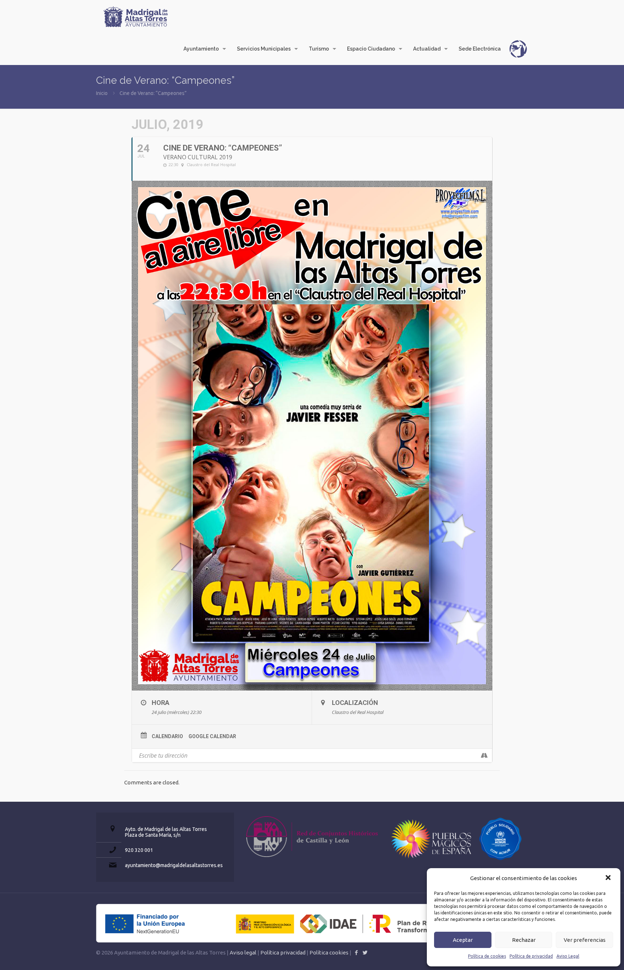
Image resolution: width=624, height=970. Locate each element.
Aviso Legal (567, 956)
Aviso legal (243, 952)
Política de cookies (487, 956)
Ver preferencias (585, 940)
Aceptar (463, 940)
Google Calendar (212, 736)
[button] (608, 878)
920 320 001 (139, 850)
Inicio (102, 93)
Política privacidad (283, 952)
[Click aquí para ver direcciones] (484, 755)
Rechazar (524, 940)
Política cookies (328, 952)
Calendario (167, 736)
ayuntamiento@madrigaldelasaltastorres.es (174, 865)
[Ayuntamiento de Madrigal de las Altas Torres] (135, 16)
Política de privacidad (531, 956)
